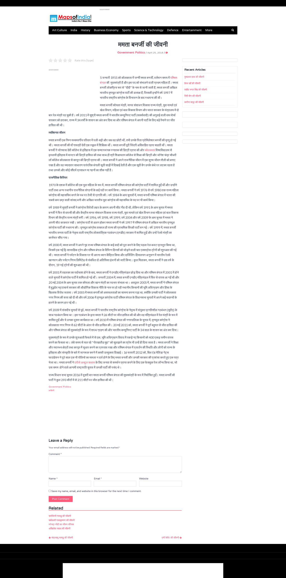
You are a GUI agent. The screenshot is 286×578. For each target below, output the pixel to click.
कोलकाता (150, 150)
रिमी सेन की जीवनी (192, 95)
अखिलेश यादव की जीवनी (59, 528)
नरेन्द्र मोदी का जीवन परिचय (61, 524)
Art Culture (59, 30)
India (74, 30)
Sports (126, 30)
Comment (55, 454)
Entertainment (192, 30)
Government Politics (131, 52)
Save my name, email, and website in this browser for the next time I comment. (96, 491)
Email (98, 478)
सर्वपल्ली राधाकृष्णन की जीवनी (62, 520)
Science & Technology (148, 30)
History (85, 30)
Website (143, 478)
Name (53, 478)
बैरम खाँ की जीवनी (192, 83)
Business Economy (106, 30)
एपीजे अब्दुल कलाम (84, 362)
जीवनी (52, 390)
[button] (233, 30)
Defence (172, 30)
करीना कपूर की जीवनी (194, 102)
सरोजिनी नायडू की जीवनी (60, 515)
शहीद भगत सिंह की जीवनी (195, 89)
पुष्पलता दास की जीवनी (194, 76)
